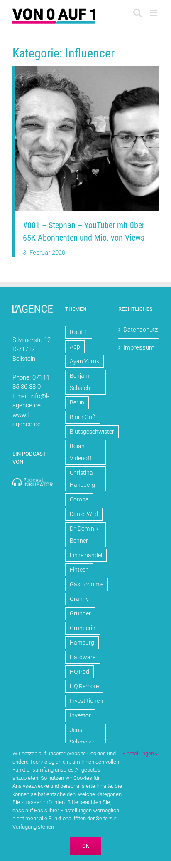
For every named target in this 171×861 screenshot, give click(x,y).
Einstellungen (138, 753)
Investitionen (86, 700)
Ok (85, 845)
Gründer (80, 613)
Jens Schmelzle (82, 736)
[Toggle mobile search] (137, 12)
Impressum (138, 347)
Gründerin (82, 628)
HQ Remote (84, 686)
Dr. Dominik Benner (84, 534)
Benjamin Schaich (82, 381)
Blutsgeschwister (92, 431)
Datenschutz (138, 329)
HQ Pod (79, 671)
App (75, 346)
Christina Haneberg (82, 478)
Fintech (79, 569)
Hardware (82, 657)
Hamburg (82, 642)
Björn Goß (82, 417)
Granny (79, 599)
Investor (80, 715)
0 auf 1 (79, 332)
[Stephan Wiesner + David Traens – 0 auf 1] (87, 69)
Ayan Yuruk (84, 361)
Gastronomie (86, 584)
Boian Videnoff (81, 452)
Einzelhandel (86, 555)
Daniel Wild (84, 514)
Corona (79, 499)
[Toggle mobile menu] (154, 12)
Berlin (77, 402)
